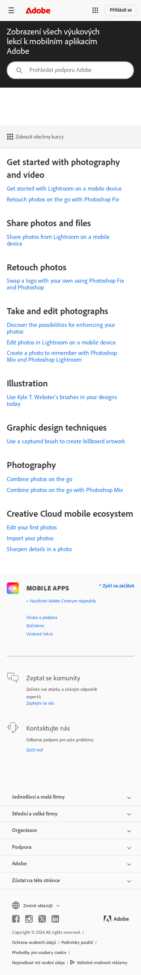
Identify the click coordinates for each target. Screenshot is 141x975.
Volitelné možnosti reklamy (102, 962)
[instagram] (29, 919)
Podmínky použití (77, 942)
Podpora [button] (22, 847)
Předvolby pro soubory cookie (39, 952)
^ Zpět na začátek (116, 586)
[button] (95, 10)
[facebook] (16, 919)
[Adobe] (38, 10)
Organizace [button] (24, 830)
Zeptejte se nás (40, 703)
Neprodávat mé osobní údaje (38, 962)
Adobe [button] (19, 863)
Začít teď (34, 750)
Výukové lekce (39, 634)
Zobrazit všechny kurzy (39, 136)
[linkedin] (55, 919)
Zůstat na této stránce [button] (36, 880)
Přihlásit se (121, 10)
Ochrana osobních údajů (34, 942)
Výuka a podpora (42, 617)
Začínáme (35, 625)
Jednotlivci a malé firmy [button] (38, 796)
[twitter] (42, 919)
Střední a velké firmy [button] (35, 813)
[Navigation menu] (11, 10)
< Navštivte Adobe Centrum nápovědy (61, 601)
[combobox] (70, 70)
